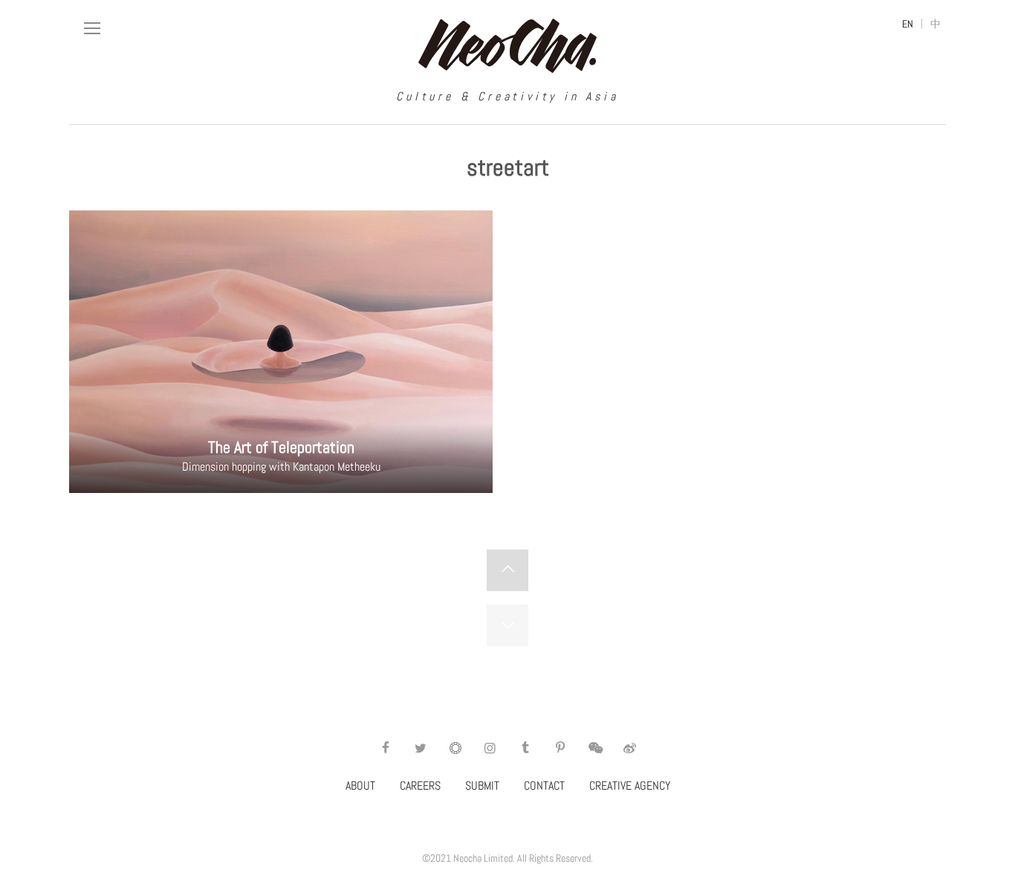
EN (907, 23)
